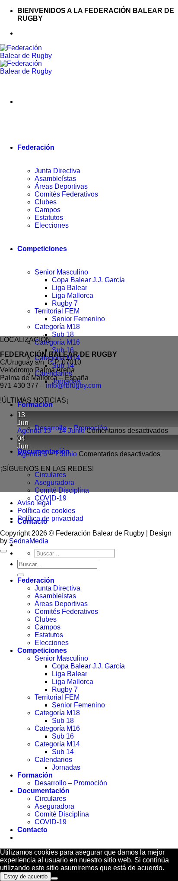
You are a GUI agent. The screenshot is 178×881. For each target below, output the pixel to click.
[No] (54, 878)
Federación (35, 580)
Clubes (46, 619)
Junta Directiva (57, 588)
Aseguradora (54, 482)
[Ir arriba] (3, 551)
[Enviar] (20, 575)
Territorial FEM (57, 697)
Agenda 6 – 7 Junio (47, 454)
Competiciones (42, 650)
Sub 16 (63, 350)
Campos (47, 627)
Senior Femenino (78, 705)
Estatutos (49, 635)
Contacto (32, 829)
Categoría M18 (57, 712)
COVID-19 (51, 498)
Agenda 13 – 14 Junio (51, 430)
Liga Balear (69, 674)
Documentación (43, 790)
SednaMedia (28, 541)
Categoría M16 (57, 342)
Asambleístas (55, 596)
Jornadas (66, 767)
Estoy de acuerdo (25, 876)
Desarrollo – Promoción (71, 783)
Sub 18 (63, 720)
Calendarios (53, 759)
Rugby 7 (65, 689)
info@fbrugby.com (73, 385)
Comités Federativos (66, 611)
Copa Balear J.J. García (88, 666)
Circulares (50, 474)
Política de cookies (46, 510)
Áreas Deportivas (61, 603)
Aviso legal (34, 503)
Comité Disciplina (62, 490)
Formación (35, 404)
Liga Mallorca (72, 681)
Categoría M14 (57, 744)
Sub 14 (63, 751)
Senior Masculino (61, 658)
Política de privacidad (50, 518)
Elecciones (52, 642)
